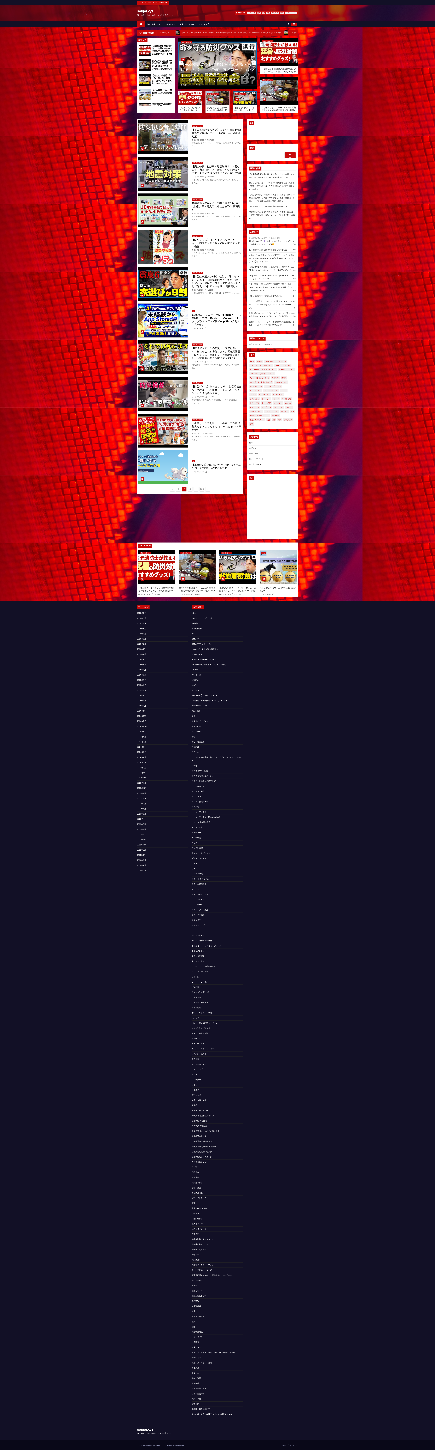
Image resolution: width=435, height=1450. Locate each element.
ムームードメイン (290, 13)
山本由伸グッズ (198, 1218)
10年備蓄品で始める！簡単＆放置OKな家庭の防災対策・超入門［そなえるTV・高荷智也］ (216, 206)
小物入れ (195, 1213)
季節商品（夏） (198, 1193)
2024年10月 (142, 726)
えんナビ (195, 716)
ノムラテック (254, 407)
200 (202, 489)
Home (284, 1445)
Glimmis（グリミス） (283, 365)
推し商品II (196, 1260)
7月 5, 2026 (198, 362)
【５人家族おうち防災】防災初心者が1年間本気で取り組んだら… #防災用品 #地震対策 (216, 133)
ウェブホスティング (270, 390)
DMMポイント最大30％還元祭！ (205, 649)
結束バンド (196, 1347)
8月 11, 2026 (185, 594)
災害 (258, 13)
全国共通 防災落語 (199, 1126)
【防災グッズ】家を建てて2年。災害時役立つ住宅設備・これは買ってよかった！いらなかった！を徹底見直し (216, 390)
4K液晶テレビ (197, 623)
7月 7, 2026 (198, 290)
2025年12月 (142, 654)
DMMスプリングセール (201, 644)
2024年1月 (141, 772)
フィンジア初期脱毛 (200, 1002)
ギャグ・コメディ (199, 858)
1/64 (194, 613)
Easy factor (197, 654)
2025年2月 (141, 706)
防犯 (281, 13)
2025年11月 (141, 659)
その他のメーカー (281, 382)
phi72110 (210, 140)
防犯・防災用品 (198, 1393)
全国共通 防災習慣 (199, 1121)
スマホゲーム (197, 904)
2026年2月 (141, 644)
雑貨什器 (195, 1404)
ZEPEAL (283, 378)
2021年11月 (141, 855)
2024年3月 (141, 762)
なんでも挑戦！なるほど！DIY (204, 781)
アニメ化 (195, 806)
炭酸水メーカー (198, 1316)
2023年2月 (141, 829)
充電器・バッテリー (200, 1110)
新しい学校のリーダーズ (202, 1270)
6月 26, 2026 (199, 397)
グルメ (194, 863)
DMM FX (195, 639)
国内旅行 (195, 1172)
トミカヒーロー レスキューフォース (206, 946)
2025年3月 (141, 700)
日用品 (194, 1285)
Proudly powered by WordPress (149, 1445)
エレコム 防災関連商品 (201, 822)
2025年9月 (141, 670)
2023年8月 (141, 798)
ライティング (197, 1069)
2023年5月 (141, 814)
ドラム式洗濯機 (198, 956)
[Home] (141, 24)
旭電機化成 (275, 415)
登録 (251, 442)
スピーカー (196, 889)
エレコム (283, 390)
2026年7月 (141, 618)
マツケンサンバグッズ (201, 1028)
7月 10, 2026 (199, 250)
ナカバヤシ (278, 403)
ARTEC (259, 361)
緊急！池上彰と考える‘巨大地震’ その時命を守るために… (215, 1352)
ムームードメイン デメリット (204, 1048)
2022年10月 (142, 845)
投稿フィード (254, 453)
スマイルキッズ (278, 395)
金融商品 (195, 1383)
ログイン (252, 448)
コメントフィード (256, 459)
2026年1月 (141, 649)
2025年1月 (141, 711)
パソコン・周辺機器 (200, 971)
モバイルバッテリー (200, 1064)
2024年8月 (141, 736)
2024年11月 (141, 721)
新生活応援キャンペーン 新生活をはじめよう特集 (212, 1275)
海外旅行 (195, 1301)
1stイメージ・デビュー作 (202, 618)
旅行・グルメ (197, 1280)
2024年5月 (141, 752)
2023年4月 (141, 819)
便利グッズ (196, 1095)
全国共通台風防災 (199, 1136)
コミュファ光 (197, 873)
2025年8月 (141, 675)
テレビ (194, 930)
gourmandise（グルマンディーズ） (263, 369)
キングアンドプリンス (201, 853)
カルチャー (196, 832)
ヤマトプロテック (271, 411)
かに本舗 (195, 747)
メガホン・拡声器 (199, 1054)
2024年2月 (141, 767)
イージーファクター (200, 812)
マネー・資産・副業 (200, 1033)
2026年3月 (141, 639)
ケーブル (195, 868)
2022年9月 (141, 850)
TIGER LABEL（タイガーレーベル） (262, 374)
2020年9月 (141, 860)
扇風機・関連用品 (199, 1249)
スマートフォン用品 (200, 910)
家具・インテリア (199, 1198)
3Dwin (252, 361)
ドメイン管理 (266, 403)
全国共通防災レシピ (200, 1162)
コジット (253, 395)
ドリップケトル (198, 961)
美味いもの (196, 1357)
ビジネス (195, 987)
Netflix (194, 685)
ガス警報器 (196, 837)
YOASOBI (196, 711)
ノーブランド (251, 13)
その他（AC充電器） (200, 770)
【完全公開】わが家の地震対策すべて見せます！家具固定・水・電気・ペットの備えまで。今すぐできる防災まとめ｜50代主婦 (216, 170)
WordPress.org (255, 464)
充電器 (194, 1105)
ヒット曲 (195, 976)
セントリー (266, 399)
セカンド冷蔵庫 (198, 915)
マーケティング (198, 1038)
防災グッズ (275, 13)
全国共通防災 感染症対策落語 (204, 1146)
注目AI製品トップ (199, 1296)
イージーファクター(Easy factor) (206, 817)
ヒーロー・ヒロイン (200, 982)
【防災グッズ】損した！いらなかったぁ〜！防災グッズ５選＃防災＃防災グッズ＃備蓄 (216, 243)
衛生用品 (195, 1368)
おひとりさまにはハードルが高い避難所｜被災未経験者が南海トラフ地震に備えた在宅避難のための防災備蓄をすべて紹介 (162, 67)
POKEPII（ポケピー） (286, 369)
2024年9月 (141, 731)
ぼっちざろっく (198, 786)
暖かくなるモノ (198, 1290)
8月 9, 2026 (226, 594)
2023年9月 (141, 793)
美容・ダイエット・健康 (202, 1362)
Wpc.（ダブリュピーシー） (260, 378)
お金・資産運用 (198, 742)
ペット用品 (196, 1007)
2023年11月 (141, 783)
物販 (193, 1326)
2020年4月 (141, 865)
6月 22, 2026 (199, 472)
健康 (292, 411)
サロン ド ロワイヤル (200, 879)
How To (195, 670)
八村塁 (194, 1167)
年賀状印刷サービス (200, 1244)
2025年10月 (142, 664)
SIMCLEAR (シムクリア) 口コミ (205, 695)
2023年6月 (141, 808)
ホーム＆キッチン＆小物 (202, 1012)
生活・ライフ (197, 1337)
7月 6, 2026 (198, 328)
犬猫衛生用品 (197, 1332)
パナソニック (279, 407)
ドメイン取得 (286, 399)
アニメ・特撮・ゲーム (201, 801)
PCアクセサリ (197, 690)
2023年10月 (142, 788)
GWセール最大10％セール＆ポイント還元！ (210, 664)
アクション (196, 796)
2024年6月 (141, 747)
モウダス (195, 1059)
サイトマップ (204, 24)
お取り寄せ (196, 731)
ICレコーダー (197, 675)
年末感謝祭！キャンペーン (203, 1239)
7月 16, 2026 (199, 140)
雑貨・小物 (196, 1398)
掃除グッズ (196, 1254)
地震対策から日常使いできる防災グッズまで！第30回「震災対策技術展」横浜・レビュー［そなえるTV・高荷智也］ (272, 215)
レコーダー (196, 1079)
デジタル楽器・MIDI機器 (202, 940)
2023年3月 (141, 824)
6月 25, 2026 (199, 433)
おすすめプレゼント (200, 721)
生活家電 (195, 1342)
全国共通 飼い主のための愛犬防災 (205, 1131)
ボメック (195, 1018)
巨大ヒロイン (197, 1223)
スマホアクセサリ (199, 899)
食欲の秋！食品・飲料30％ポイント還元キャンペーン (214, 1414)
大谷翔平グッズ (198, 1182)
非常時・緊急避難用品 (201, 1409)
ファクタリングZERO (200, 992)
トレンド (275, 399)
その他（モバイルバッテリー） (204, 776)
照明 (193, 1321)
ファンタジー (197, 997)
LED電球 (195, 680)
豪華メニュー (197, 1373)
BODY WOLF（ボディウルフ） (276, 361)
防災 (268, 13)
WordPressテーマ (199, 706)
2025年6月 (141, 685)
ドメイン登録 (254, 403)
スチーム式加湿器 (199, 884)
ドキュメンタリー (199, 951)
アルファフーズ (255, 390)
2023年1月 (141, 834)
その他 (194, 765)
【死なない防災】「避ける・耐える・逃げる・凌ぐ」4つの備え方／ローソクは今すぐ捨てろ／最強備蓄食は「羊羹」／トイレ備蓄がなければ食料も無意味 (272, 197)
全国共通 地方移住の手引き (203, 1115)
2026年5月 (141, 628)
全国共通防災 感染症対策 (202, 1141)
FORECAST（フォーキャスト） (261, 365)
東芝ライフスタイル (257, 420)
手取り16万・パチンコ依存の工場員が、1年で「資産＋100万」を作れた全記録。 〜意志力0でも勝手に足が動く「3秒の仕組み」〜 (272, 287)
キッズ (194, 843)
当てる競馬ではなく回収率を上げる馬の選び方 (162, 93)
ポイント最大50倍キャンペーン (205, 1023)
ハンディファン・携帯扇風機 (203, 966)
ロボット (195, 1085)
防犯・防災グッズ (153, 24)
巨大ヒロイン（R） (199, 1229)
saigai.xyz (145, 11)
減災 (263, 13)
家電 (193, 1203)
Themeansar (180, 1445)
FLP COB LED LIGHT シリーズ (204, 659)
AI (193, 311)
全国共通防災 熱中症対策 (202, 1151)
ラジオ (194, 1074)
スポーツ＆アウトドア (201, 894)
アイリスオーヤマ (256, 386)
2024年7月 (141, 742)
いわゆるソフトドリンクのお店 (261, 382)
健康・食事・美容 (199, 1100)
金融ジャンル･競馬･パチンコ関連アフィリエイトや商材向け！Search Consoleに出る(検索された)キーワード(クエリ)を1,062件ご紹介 (271, 258)
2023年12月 (141, 778)
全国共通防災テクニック (202, 1157)
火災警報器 (196, 1306)
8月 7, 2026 (188, 85)
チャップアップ (198, 925)
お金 (183, 42)
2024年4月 (141, 757)
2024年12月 (142, 716)
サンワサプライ (264, 395)
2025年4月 (141, 695)
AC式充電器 (197, 628)
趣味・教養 (196, 1378)
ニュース (288, 403)
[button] (289, 24)
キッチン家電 (197, 848)
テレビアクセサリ (199, 935)
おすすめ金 (196, 726)
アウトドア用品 (198, 791)
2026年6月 (141, 623)
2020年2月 (141, 870)
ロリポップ (284, 411)
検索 (252, 148)
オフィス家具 (197, 827)
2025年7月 (141, 680)
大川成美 (195, 1177)
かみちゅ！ (196, 752)
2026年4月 (141, 633)
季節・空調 (196, 1187)
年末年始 (195, 1234)
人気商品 (195, 1090)
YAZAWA (275, 378)
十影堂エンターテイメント (259, 415)
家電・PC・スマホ (187, 24)
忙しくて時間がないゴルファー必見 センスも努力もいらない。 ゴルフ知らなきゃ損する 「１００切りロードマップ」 (272, 304)
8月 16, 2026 (145, 594)
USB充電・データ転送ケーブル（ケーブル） (210, 700)
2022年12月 (141, 839)
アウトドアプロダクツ (273, 386)
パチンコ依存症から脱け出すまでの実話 (265, 296)
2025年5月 (141, 690)
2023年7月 (141, 803)
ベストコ (289, 407)
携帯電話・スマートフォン (203, 1265)
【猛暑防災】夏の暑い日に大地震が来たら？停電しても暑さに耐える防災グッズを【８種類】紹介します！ (162, 51)
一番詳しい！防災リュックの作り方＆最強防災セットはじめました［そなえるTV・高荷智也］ (216, 426)
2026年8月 (141, 613)
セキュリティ (170, 24)
